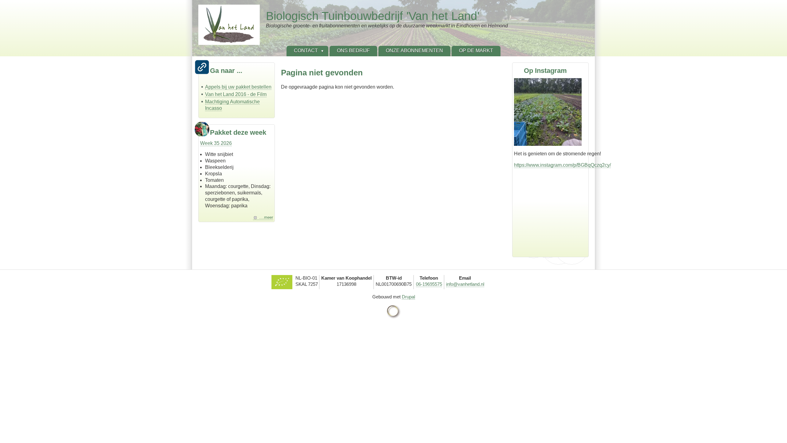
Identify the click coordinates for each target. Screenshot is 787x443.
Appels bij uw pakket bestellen (238, 87)
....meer (266, 217)
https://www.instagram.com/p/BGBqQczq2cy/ (562, 165)
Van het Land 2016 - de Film (236, 94)
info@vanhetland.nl (465, 284)
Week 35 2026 (216, 143)
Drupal (408, 296)
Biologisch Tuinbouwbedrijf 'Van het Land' (372, 15)
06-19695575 (429, 284)
